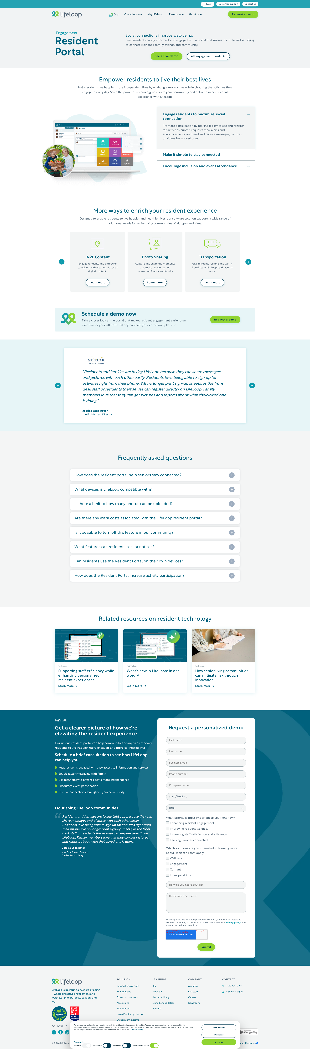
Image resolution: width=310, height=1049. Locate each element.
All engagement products (208, 56)
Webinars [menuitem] (157, 992)
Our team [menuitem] (193, 992)
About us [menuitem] (193, 14)
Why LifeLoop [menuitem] (155, 14)
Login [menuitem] (209, 4)
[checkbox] (206, 831)
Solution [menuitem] (124, 980)
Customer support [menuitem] (228, 4)
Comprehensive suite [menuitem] (128, 986)
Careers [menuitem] (192, 997)
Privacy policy (233, 923)
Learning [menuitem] (159, 980)
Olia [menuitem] (116, 15)
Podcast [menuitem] (156, 1009)
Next (248, 261)
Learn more (97, 283)
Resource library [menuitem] (160, 997)
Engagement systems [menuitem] (128, 1020)
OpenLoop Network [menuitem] (127, 997)
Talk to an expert (234, 992)
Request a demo (243, 14)
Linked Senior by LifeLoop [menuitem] (130, 1014)
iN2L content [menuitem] (123, 1009)
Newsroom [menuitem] (194, 1003)
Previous (62, 261)
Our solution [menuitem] (132, 14)
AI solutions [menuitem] (123, 1003)
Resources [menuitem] (175, 14)
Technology (63, 666)
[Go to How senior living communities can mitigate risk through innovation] (223, 645)
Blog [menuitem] (154, 986)
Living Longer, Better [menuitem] (163, 1003)
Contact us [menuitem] (250, 4)
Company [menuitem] (195, 980)
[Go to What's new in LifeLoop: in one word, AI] (155, 645)
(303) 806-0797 (234, 986)
